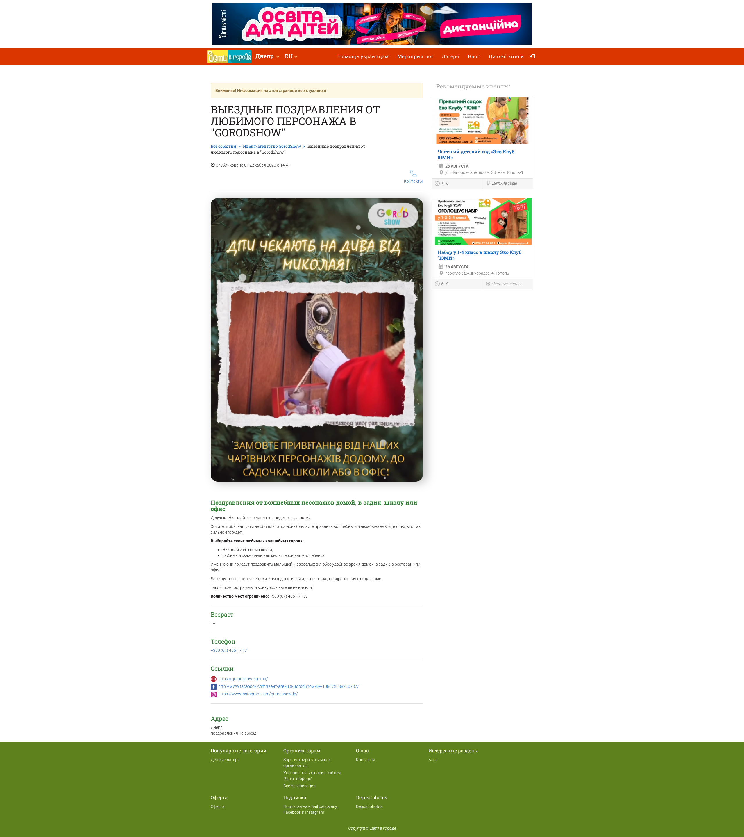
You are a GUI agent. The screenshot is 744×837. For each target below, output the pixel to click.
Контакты (413, 181)
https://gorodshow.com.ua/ (243, 678)
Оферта (218, 806)
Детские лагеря (225, 759)
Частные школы (506, 284)
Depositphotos (369, 806)
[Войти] (533, 56)
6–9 (444, 284)
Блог (474, 56)
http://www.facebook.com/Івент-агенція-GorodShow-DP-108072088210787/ (288, 686)
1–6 (444, 183)
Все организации (299, 785)
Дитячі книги (506, 56)
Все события (223, 146)
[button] (267, 56)
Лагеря (450, 56)
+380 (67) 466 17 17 (229, 650)
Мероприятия (415, 56)
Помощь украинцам (363, 56)
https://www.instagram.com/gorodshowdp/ (258, 694)
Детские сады (504, 183)
